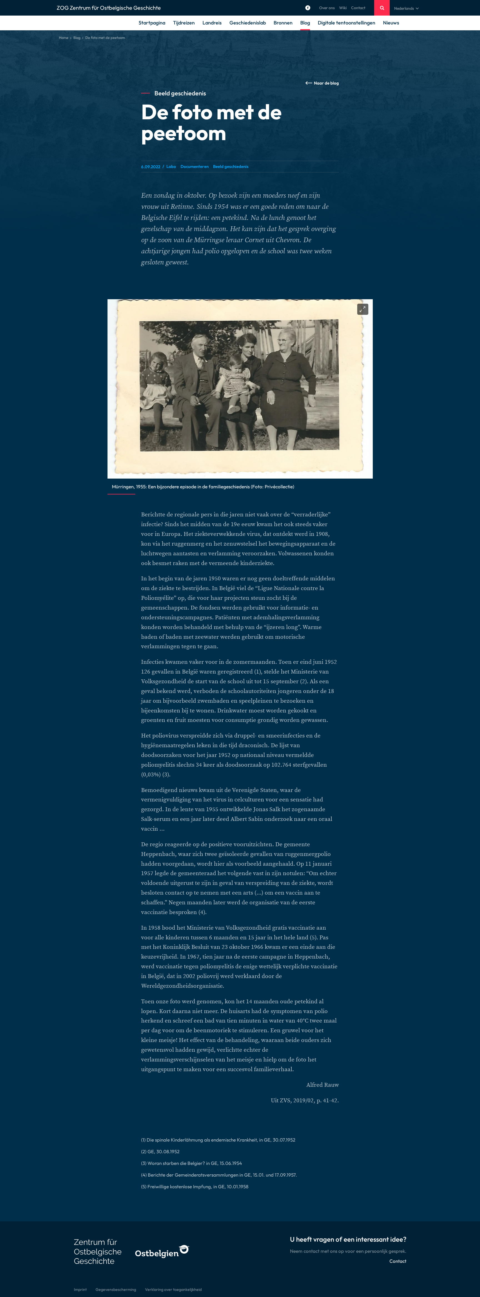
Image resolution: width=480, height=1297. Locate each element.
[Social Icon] (307, 7)
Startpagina (152, 22)
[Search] (382, 8)
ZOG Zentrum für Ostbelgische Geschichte (109, 7)
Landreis (212, 22)
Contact (358, 7)
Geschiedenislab (247, 22)
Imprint (80, 1289)
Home (63, 37)
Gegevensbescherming (116, 1289)
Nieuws (391, 22)
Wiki (343, 7)
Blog (305, 22)
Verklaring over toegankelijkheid (173, 1289)
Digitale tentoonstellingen (346, 22)
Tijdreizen (184, 22)
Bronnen (283, 22)
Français (401, 21)
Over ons (327, 7)
